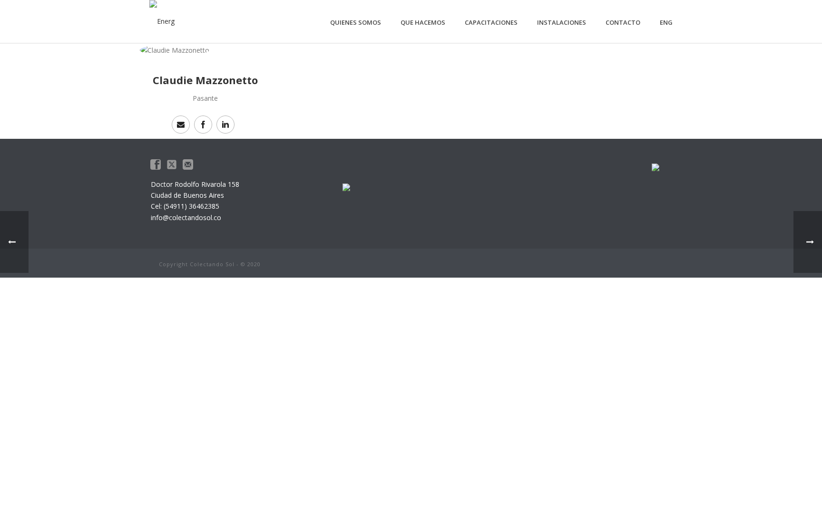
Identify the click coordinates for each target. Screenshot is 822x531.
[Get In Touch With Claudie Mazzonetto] (181, 125)
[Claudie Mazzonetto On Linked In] (225, 125)
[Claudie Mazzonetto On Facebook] (203, 125)
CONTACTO (623, 22)
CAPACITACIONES (491, 22)
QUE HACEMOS (423, 22)
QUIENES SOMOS (355, 22)
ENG (666, 22)
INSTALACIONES (561, 22)
